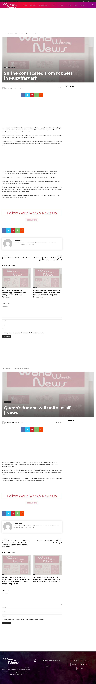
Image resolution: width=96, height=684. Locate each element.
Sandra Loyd (10, 88)
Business (33, 5)
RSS (90, 664)
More (82, 5)
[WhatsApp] (36, 95)
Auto (53, 5)
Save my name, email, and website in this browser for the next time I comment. (24, 333)
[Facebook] (81, 1)
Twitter (82, 668)
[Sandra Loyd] (3, 88)
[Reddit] (88, 1)
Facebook (76, 660)
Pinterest (73, 664)
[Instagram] (83, 1)
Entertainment (44, 5)
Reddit (82, 664)
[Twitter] (93, 1)
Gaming (60, 5)
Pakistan (12, 33)
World (24, 5)
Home (3, 33)
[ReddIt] (41, 95)
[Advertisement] (48, 20)
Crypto (68, 5)
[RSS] (91, 1)
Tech (75, 5)
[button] (92, 5)
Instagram (86, 660)
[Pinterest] (86, 1)
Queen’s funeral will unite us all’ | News (16, 258)
